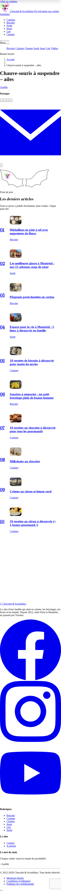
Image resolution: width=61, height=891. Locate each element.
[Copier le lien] (1, 165)
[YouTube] (30, 802)
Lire (48, 48)
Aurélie (4, 87)
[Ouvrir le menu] (8, 40)
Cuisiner (19, 48)
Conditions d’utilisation (18, 881)
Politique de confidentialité (20, 884)
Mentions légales (15, 878)
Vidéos (54, 48)
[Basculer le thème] (4, 40)
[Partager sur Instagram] (4, 100)
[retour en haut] (1, 890)
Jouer (42, 48)
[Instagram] (30, 741)
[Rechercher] (1, 40)
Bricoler (11, 48)
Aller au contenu (8, 1)
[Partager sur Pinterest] (8, 100)
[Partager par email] (30, 162)
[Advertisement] (30, 570)
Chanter (29, 48)
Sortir (36, 48)
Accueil (10, 59)
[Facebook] (30, 679)
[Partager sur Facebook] (1, 100)
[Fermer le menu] (8, 43)
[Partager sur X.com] (11, 100)
